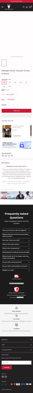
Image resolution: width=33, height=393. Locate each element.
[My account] (27, 7)
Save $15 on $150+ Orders (17, 1)
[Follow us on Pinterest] (6, 377)
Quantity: (4, 104)
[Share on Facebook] (3, 155)
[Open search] (24, 7)
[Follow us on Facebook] (3, 377)
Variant (3, 94)
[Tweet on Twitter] (9, 155)
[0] (30, 7)
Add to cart (16, 110)
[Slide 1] (15, 198)
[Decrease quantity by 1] (9, 105)
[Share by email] (12, 155)
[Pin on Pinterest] (6, 155)
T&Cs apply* (20, 297)
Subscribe (6, 367)
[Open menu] (2, 7)
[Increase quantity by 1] (18, 105)
